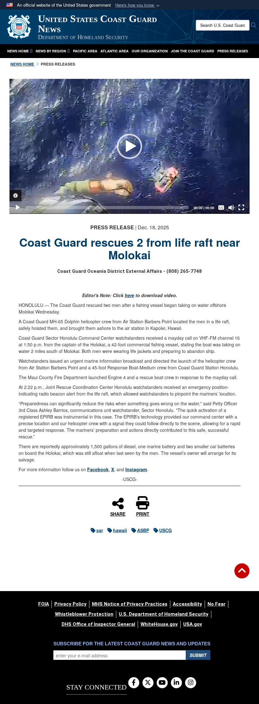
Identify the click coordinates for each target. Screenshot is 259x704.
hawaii (120, 530)
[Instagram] (190, 683)
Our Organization (150, 51)
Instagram (136, 469)
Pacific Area (85, 51)
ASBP (143, 530)
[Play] (18, 207)
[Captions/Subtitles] (221, 207)
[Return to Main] (242, 575)
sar (99, 530)
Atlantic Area (114, 51)
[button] (138, 5)
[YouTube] (162, 683)
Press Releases (232, 51)
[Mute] (231, 207)
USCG (165, 530)
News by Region (51, 51)
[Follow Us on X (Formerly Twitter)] (148, 683)
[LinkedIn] (176, 683)
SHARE (117, 513)
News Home (18, 51)
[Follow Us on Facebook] (133, 683)
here (129, 295)
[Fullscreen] (241, 207)
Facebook (98, 469)
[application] (129, 146)
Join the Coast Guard (192, 51)
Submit (198, 655)
